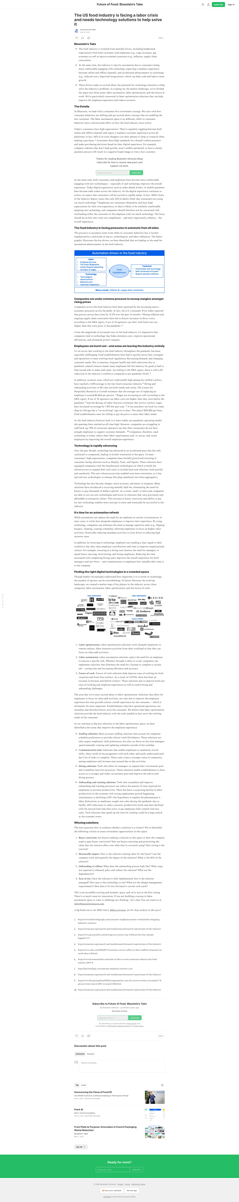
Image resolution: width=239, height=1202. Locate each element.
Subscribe (218, 4)
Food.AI (78, 1109)
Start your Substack (112, 1190)
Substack (107, 1197)
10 (128, 431)
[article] (119, 1097)
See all (79, 1147)
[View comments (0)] (82, 37)
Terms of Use (131, 1023)
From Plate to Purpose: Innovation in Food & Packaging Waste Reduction (105, 1129)
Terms (127, 1184)
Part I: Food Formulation (84, 1113)
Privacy (120, 1184)
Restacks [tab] (90, 1054)
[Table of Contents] (2, 601)
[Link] (71, 44)
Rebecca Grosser (118, 910)
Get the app (132, 1190)
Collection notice (138, 1184)
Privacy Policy (138, 1026)
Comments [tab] (80, 1054)
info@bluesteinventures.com (89, 904)
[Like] (76, 37)
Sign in (231, 4)
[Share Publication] (208, 4)
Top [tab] (77, 1085)
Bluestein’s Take (81, 1133)
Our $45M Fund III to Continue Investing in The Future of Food (101, 1095)
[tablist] (85, 1053)
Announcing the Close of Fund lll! (93, 1092)
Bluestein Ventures (88, 30)
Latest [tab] (83, 1085)
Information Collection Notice (119, 1026)
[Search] (202, 4)
